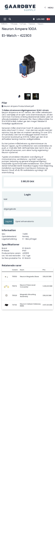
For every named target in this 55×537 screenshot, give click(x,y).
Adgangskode (10, 209)
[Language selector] (49, 19)
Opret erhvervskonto (24, 221)
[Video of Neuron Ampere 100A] (27, 96)
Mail (5, 199)
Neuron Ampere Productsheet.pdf (19, 106)
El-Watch (26, 258)
